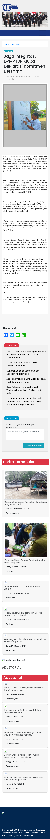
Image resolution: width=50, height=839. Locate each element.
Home (6, 44)
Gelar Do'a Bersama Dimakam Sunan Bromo (22, 587)
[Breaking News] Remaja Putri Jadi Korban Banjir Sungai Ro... (25, 561)
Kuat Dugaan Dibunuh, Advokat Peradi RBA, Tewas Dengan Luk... (25, 640)
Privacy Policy (15, 835)
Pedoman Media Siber (13, 832)
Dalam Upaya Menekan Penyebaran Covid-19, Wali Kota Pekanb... (22, 733)
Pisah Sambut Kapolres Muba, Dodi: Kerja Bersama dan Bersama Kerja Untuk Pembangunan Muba (24, 401)
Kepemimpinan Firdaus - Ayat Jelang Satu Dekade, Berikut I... (22, 711)
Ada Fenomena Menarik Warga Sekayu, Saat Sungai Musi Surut (26, 380)
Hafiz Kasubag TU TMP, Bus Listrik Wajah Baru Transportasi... (24, 688)
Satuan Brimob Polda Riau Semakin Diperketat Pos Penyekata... (21, 756)
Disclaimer (28, 835)
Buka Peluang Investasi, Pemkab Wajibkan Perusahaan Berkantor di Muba (23, 390)
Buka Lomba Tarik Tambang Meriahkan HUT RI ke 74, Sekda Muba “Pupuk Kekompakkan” (26, 354)
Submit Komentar (33, 445)
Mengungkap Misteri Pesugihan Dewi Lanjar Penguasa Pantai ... (25, 503)
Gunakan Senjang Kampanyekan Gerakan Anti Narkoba (22, 372)
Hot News (16, 44)
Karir (27, 832)
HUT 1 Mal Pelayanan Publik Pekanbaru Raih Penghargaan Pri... (23, 778)
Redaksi (35, 832)
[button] (6, 113)
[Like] (15, 79)
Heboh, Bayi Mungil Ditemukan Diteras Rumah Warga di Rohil (23, 614)
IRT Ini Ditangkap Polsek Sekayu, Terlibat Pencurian (22, 364)
